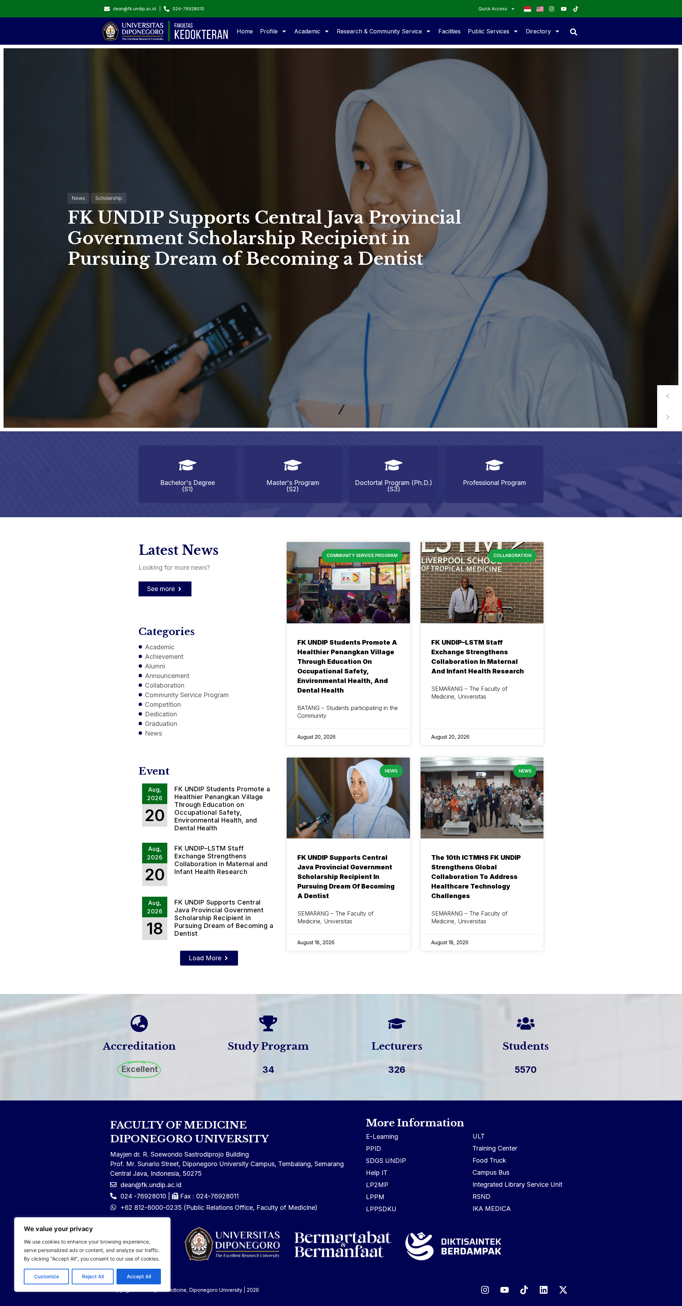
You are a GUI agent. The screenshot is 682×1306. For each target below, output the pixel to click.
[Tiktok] (524, 1290)
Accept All (139, 1276)
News (78, 198)
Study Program (268, 1046)
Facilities (449, 31)
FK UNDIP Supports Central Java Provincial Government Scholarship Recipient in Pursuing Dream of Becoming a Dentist (223, 917)
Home (245, 31)
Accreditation (139, 1046)
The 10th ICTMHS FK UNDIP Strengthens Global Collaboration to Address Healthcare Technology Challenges (476, 877)
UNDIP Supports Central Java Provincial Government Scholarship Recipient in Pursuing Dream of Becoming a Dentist (264, 238)
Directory (538, 31)
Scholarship (108, 198)
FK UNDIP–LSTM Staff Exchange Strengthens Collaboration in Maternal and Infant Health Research (221, 860)
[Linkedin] (543, 1290)
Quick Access (492, 8)
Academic (307, 31)
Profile (269, 31)
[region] (92, 1254)
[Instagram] (485, 1290)
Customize (46, 1276)
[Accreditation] (139, 1023)
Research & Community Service (379, 31)
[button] (667, 395)
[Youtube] (504, 1290)
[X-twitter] (563, 1290)
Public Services (488, 31)
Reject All (93, 1276)
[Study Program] (268, 1023)
